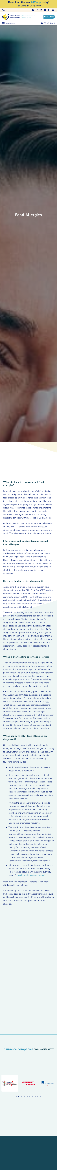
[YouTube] (45, 10)
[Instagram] (37, 10)
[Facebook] (33, 10)
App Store (21, 5)
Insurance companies (18, 1049)
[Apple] (53, 10)
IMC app (36, 2)
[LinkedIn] (41, 10)
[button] (3, 10)
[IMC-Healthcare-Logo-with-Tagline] (18, 17)
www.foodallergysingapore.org (30, 875)
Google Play (35, 5)
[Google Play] (49, 10)
